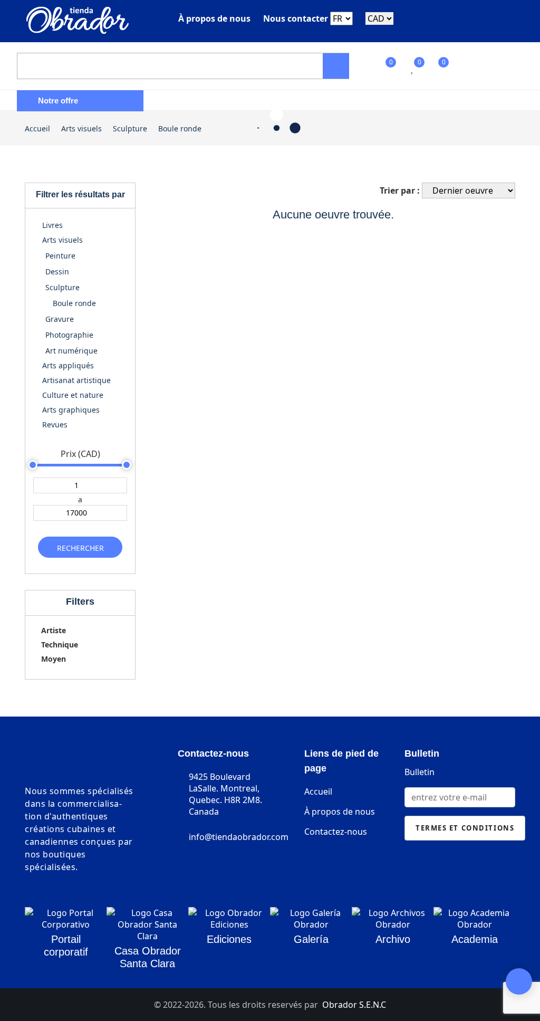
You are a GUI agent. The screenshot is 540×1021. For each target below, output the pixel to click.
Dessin (57, 271)
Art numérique (71, 351)
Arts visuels (81, 128)
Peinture (60, 256)
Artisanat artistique (75, 380)
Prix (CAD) (80, 454)
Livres (51, 225)
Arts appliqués (67, 365)
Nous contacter (295, 18)
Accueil (37, 128)
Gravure (59, 319)
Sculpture (130, 128)
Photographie (69, 335)
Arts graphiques (70, 410)
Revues (54, 424)
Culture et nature (71, 395)
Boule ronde (179, 128)
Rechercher (80, 548)
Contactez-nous (335, 831)
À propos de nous (214, 18)
